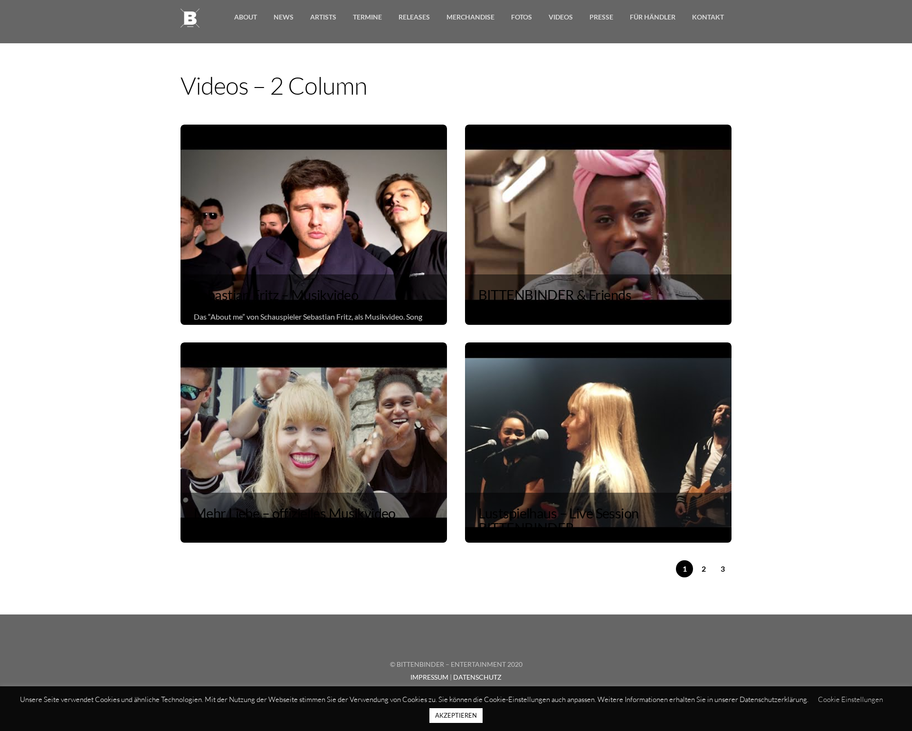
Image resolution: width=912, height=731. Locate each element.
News (284, 17)
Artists (323, 17)
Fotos (521, 17)
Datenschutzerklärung (773, 699)
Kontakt (708, 17)
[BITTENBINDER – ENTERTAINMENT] (190, 21)
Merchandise (470, 17)
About (245, 17)
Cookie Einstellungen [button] (850, 699)
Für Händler (652, 17)
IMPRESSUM (429, 677)
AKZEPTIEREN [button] (456, 715)
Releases (414, 17)
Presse (601, 17)
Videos (561, 17)
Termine (367, 17)
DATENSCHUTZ (477, 677)
